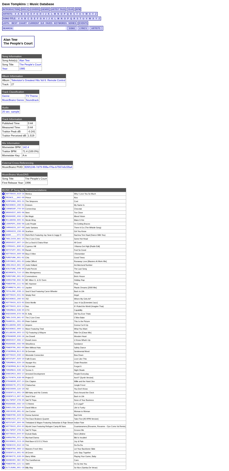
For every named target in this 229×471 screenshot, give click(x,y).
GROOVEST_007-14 (15, 242)
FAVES (49, 23)
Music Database (42, 4)
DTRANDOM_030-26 (15, 336)
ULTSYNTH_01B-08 (15, 378)
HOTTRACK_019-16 (15, 194)
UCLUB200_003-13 (15, 333)
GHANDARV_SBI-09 (15, 460)
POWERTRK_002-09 (15, 348)
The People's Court (30, 64)
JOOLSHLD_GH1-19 (15, 265)
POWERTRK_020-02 (15, 415)
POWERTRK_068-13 (15, 449)
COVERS (34, 9)
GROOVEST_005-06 (15, 212)
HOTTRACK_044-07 (15, 434)
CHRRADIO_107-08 (15, 227)
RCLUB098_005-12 (15, 325)
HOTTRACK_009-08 (15, 254)
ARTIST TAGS (58, 9)
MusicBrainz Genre (13, 100)
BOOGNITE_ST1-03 (15, 385)
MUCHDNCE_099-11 (15, 329)
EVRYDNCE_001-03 (15, 261)
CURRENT (33, 23)
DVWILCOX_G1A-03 (15, 408)
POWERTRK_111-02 (15, 284)
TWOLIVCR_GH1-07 (15, 318)
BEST (14, 23)
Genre (5, 95)
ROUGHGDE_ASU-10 (15, 404)
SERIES (72, 23)
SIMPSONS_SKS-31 (15, 201)
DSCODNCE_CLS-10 (15, 441)
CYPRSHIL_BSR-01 (15, 246)
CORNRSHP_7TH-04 (15, 209)
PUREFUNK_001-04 (15, 276)
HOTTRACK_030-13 (15, 355)
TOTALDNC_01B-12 (15, 291)
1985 (22, 68)
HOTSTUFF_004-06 (15, 423)
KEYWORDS (60, 23)
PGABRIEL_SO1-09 (15, 321)
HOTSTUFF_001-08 (15, 250)
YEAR (70, 9)
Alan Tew (24, 60)
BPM (78, 9)
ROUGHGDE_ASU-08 (15, 344)
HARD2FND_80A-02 (15, 280)
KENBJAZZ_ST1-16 (15, 419)
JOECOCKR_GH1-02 (15, 411)
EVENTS (83, 23)
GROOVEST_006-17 (15, 340)
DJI (42, 23)
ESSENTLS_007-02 (15, 396)
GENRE (45, 9)
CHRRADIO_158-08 (15, 231)
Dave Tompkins (14, 4)
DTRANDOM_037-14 (15, 381)
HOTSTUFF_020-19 (15, 359)
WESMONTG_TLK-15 (15, 272)
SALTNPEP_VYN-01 (15, 430)
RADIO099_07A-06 (15, 314)
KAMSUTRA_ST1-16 (15, 438)
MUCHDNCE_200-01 (15, 205)
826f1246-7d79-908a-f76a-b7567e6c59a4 (48, 167)
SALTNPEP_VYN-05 (15, 400)
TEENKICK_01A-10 (15, 445)
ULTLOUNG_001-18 (15, 468)
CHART (23, 23)
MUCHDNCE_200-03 (15, 299)
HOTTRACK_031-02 (15, 295)
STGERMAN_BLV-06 (15, 366)
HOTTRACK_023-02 (15, 302)
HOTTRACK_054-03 (15, 426)
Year (4, 68)
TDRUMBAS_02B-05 (15, 310)
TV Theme (32, 95)
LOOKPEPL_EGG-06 (15, 224)
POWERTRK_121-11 (15, 464)
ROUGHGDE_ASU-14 (15, 216)
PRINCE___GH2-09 (15, 197)
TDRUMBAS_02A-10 (15, 363)
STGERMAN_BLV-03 (15, 351)
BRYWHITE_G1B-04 (15, 456)
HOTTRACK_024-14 (15, 306)
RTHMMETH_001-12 (15, 287)
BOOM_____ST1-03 (15, 235)
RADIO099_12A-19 (15, 389)
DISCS (24, 9)
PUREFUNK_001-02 (15, 257)
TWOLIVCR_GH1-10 (15, 239)
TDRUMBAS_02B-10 (15, 370)
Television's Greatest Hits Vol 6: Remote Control (38, 80)
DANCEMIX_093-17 (15, 374)
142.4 (26, 147)
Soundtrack (32, 100)
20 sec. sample (10, 111)
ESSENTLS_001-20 (15, 393)
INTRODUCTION (11, 9)
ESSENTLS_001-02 (15, 453)
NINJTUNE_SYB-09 (15, 269)
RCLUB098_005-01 (15, 220)
